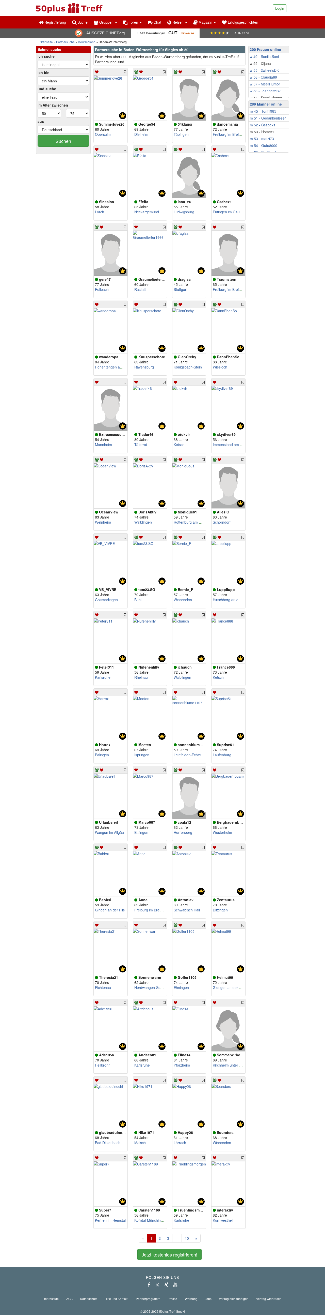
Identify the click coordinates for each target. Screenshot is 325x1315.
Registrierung (54, 22)
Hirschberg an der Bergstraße (237, 599)
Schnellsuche (49, 49)
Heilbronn (102, 1065)
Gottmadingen (106, 599)
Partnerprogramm (148, 1298)
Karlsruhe (102, 677)
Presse (172, 1298)
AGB (69, 1298)
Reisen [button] (178, 22)
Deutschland (86, 42)
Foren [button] (133, 22)
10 (187, 1238)
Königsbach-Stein (188, 367)
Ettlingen (141, 832)
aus (41, 121)
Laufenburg (222, 754)
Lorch (99, 211)
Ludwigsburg (184, 211)
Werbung (191, 1298)
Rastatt (140, 289)
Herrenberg (183, 832)
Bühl (137, 599)
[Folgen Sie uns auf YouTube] (175, 1285)
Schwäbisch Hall (187, 909)
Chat (157, 22)
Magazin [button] (205, 22)
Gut (172, 33)
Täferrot (140, 444)
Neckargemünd (146, 211)
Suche (82, 22)
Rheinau (141, 677)
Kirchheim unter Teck (230, 1065)
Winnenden (183, 599)
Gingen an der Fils (110, 909)
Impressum (51, 1298)
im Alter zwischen (53, 105)
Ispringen (141, 754)
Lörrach (180, 1142)
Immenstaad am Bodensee (234, 444)
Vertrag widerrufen (269, 1298)
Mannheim (103, 444)
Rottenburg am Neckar (192, 522)
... (176, 1238)
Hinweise (187, 33)
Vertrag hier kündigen (234, 1298)
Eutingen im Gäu (226, 211)
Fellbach (102, 289)
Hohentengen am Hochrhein (117, 367)
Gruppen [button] (106, 22)
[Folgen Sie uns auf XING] (166, 1285)
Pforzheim (182, 1065)
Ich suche (46, 56)
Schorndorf (222, 522)
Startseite (46, 42)
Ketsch (179, 444)
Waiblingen (143, 522)
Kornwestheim (224, 1220)
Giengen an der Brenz (230, 987)
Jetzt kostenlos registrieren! (169, 1254)
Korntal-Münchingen (150, 1220)
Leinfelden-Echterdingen (193, 754)
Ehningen (181, 987)
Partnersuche (65, 42)
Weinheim (103, 522)
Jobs (208, 1298)
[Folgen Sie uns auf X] (157, 1285)
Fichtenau (103, 987)
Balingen (102, 754)
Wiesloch (220, 367)
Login (279, 8)
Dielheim (141, 134)
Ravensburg (144, 367)
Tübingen (181, 134)
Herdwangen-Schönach (153, 987)
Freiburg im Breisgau (230, 134)
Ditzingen (220, 909)
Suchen (63, 141)
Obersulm (103, 134)
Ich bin (44, 72)
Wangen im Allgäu (109, 832)
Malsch (140, 1142)
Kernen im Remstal (110, 1220)
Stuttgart (180, 289)
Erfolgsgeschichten (242, 22)
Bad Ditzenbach (107, 1142)
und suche (47, 88)
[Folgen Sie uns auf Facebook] (149, 1285)
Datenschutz (88, 1298)
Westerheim (222, 832)
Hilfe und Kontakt (116, 1298)
